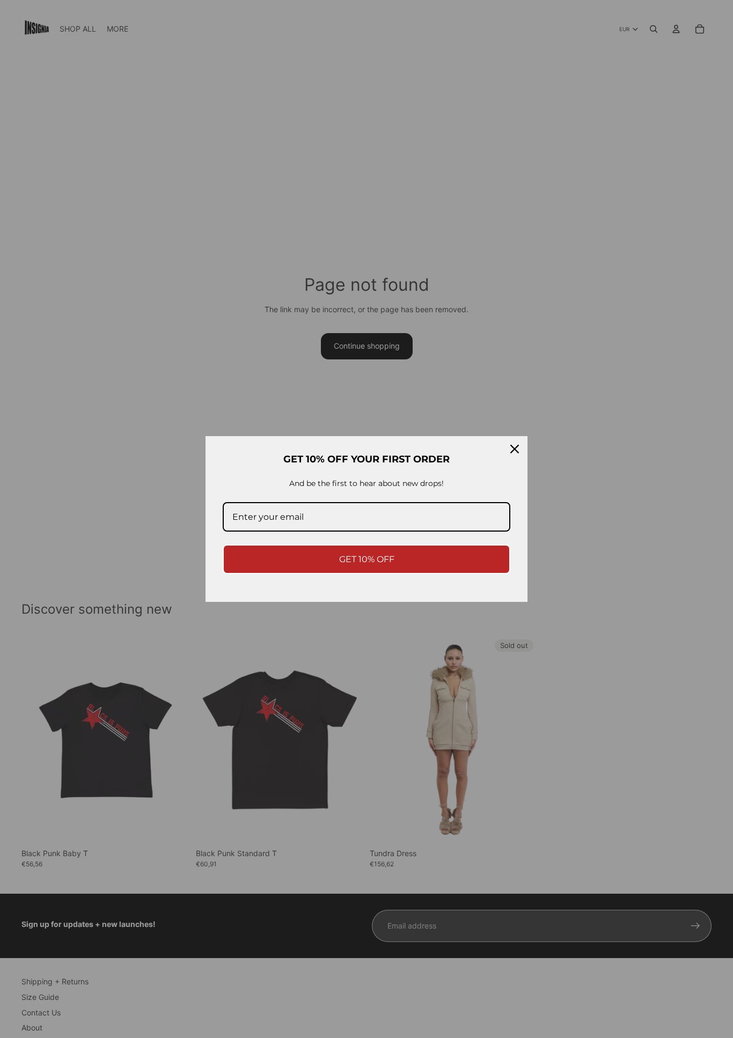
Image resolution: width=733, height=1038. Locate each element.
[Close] (514, 449)
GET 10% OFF (366, 559)
